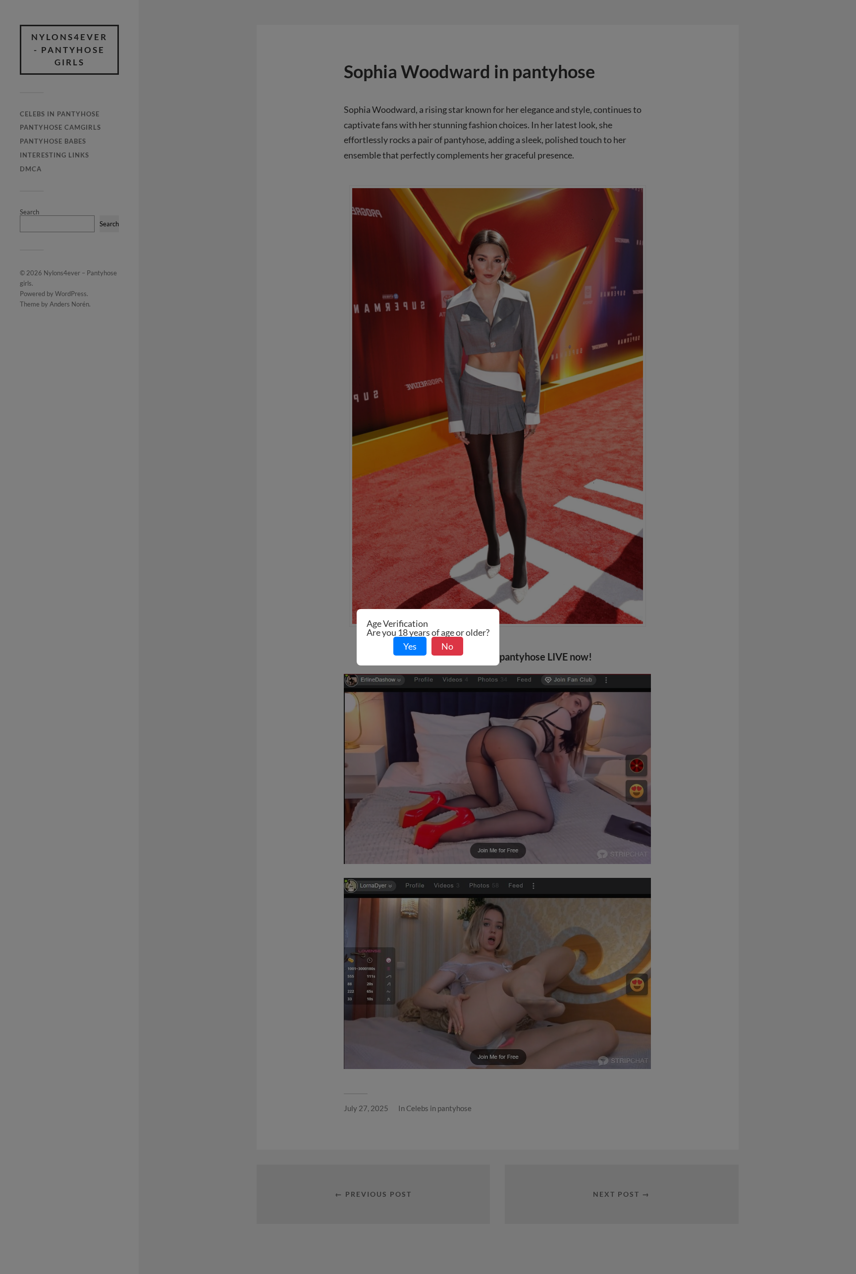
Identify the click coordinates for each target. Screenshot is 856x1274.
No (447, 646)
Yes (410, 646)
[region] (129, 1209)
